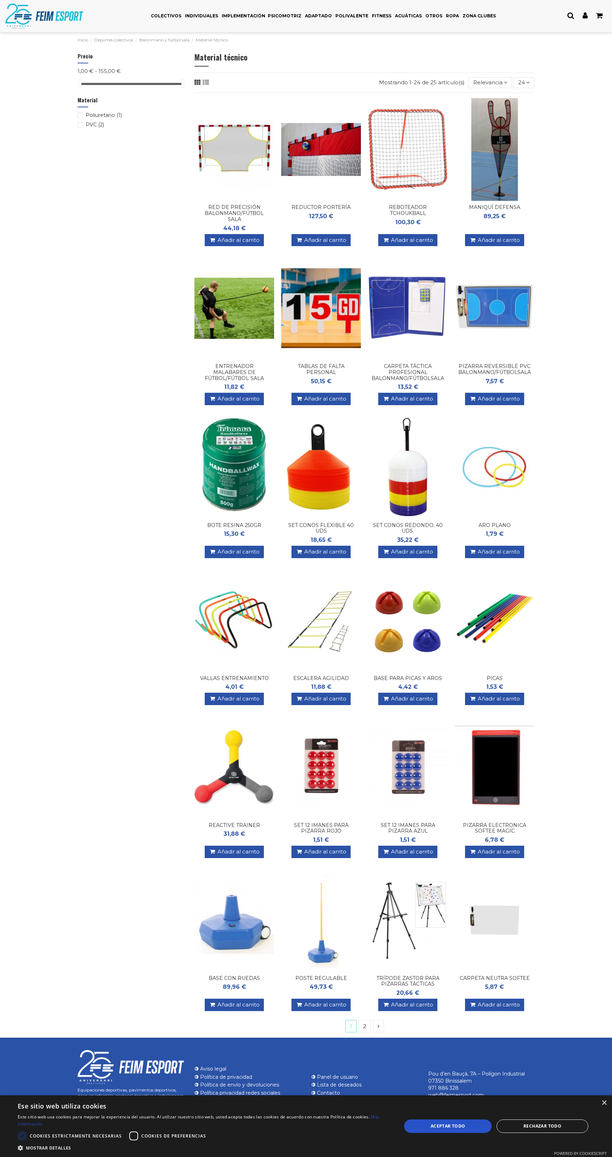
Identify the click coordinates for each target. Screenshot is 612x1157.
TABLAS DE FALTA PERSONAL (321, 369)
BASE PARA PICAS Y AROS (408, 678)
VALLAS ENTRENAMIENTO (234, 678)
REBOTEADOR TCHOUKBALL (408, 210)
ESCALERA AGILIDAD (321, 678)
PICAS (495, 678)
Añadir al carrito (238, 240)
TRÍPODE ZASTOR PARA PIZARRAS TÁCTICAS (408, 981)
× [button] (604, 1103)
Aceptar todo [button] (448, 1126)
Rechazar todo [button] (542, 1126)
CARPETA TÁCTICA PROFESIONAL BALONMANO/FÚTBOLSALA (408, 372)
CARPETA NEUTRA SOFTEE (495, 978)
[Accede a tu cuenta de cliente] (585, 16)
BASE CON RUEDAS (234, 978)
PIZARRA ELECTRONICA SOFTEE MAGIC (494, 828)
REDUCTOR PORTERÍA (321, 207)
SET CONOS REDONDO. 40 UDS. (408, 528)
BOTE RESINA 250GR (234, 525)
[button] (204, 1148)
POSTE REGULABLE (321, 978)
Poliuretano (104, 115)
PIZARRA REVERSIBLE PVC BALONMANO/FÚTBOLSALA (494, 369)
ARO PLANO (494, 525)
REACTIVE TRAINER (234, 825)
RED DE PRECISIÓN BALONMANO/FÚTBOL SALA (234, 213)
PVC (95, 124)
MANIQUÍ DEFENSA (494, 207)
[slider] (80, 83)
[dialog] (306, 1126)
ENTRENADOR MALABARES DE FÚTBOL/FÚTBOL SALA (234, 372)
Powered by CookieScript (580, 1153)
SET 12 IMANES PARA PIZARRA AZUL (408, 828)
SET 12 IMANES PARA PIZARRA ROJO (321, 828)
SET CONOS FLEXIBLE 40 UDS (321, 528)
